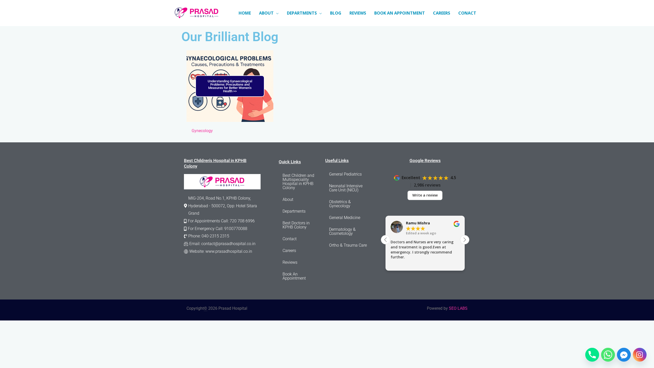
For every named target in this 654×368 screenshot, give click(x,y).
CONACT (467, 13)
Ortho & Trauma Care (348, 245)
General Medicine (344, 217)
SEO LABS (458, 308)
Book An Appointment (294, 276)
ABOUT (266, 13)
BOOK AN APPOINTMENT (399, 13)
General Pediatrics (345, 174)
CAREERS (441, 13)
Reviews (290, 262)
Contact (290, 238)
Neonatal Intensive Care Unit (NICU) (346, 187)
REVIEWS (357, 13)
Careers (289, 250)
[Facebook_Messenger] (624, 355)
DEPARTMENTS (302, 13)
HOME (245, 13)
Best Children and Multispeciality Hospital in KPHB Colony (298, 181)
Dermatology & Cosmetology (342, 231)
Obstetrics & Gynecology (340, 203)
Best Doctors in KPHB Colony (296, 225)
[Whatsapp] (608, 355)
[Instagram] (640, 355)
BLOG (335, 13)
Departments (294, 211)
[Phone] (592, 355)
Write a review (425, 195)
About (288, 199)
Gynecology (202, 130)
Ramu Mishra (418, 223)
